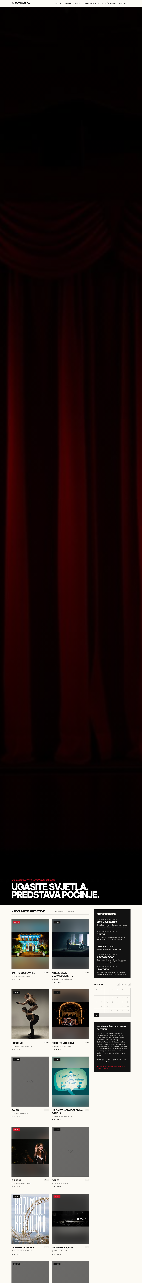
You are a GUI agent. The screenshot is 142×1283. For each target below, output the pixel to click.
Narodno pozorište (73, 3)
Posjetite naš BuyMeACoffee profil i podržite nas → (111, 1067)
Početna (58, 3)
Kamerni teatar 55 (91, 3)
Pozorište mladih (109, 3)
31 (96, 1015)
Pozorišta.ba (22, 3)
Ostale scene (124, 3)
